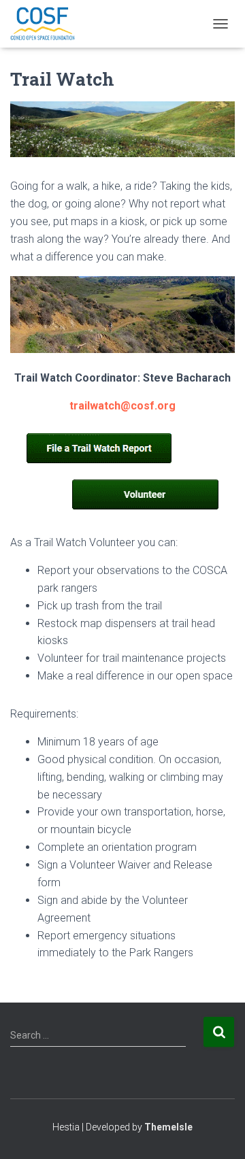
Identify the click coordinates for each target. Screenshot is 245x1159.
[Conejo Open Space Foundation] (47, 24)
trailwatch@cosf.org (122, 405)
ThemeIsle (168, 1127)
